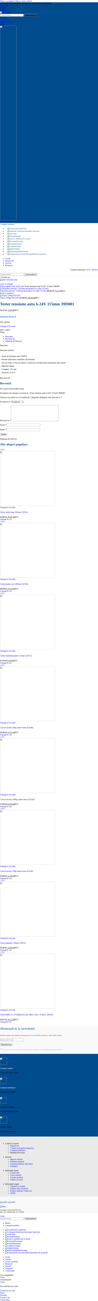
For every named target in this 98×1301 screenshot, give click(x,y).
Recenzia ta (5, 420)
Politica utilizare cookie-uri (21, 1191)
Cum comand (15, 1175)
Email (3, 430)
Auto (13, 286)
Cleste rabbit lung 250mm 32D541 (14, 512)
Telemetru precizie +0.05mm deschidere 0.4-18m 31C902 (23, 291)
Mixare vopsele (16, 1159)
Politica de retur (16, 1180)
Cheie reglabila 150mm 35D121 (13, 943)
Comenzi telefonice (18, 1150)
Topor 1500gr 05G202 (9, 298)
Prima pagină (5, 286)
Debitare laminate (17, 1161)
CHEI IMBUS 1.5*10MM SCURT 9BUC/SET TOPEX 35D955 (26, 1015)
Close (2, 1216)
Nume (3, 425)
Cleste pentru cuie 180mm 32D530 (14, 584)
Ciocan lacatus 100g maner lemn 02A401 (16, 871)
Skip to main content (23, 1)
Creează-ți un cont (7, 1291)
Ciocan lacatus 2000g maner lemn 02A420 (17, 799)
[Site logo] (5, 13)
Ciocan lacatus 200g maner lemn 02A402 (16, 727)
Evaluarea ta (5, 402)
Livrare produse (16, 1177)
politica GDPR (44, 1049)
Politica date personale (19, 1188)
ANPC (13, 1193)
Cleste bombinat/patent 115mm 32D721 (16, 656)
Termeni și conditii (17, 1186)
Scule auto (20, 286)
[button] (6, 519)
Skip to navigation (7, 1)
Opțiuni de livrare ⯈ (8, 317)
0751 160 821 (92, 270)
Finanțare (14, 1166)
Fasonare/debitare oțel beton (21, 1164)
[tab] (9, 336)
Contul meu (15, 1173)
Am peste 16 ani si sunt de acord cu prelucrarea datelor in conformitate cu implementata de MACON (32, 1049)
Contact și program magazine (22, 1148)
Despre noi (14, 1146)
